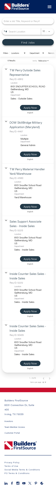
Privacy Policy (12, 462)
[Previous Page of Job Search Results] (44, 378)
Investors (8, 421)
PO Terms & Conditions (17, 473)
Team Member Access (14, 427)
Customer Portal (12, 433)
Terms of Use (11, 466)
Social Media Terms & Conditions (22, 469)
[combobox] (26, 21)
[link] (28, 91)
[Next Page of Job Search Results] (50, 378)
